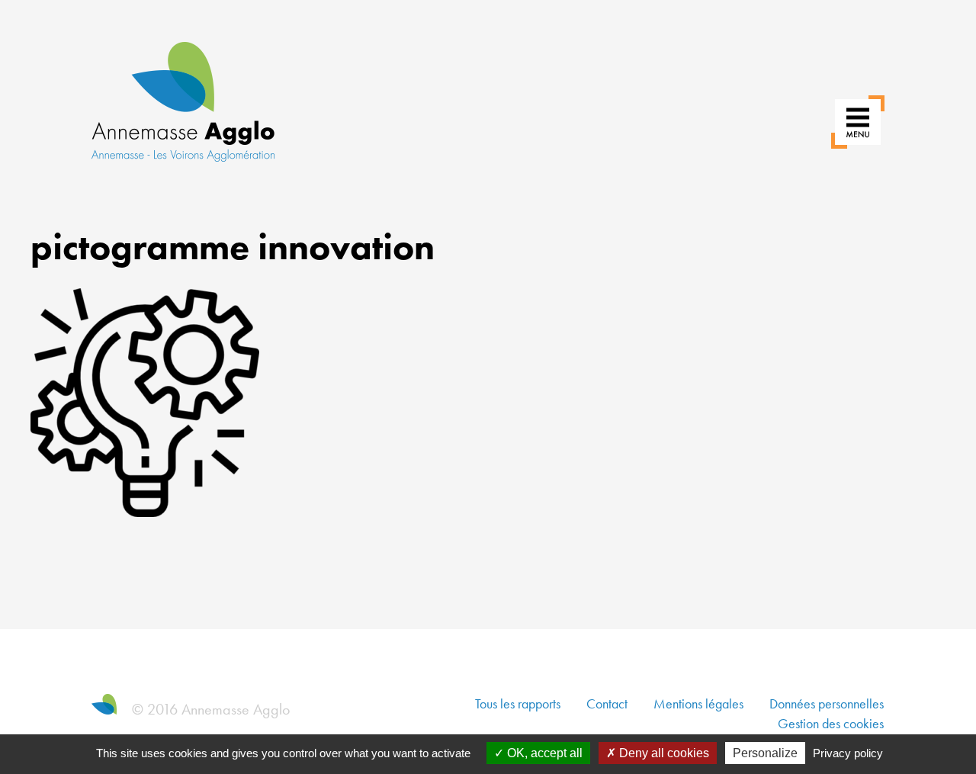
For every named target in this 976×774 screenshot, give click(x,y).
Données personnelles (826, 703)
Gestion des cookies (831, 723)
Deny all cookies (662, 753)
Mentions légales (698, 703)
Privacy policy (848, 753)
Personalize (765, 753)
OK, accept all (543, 753)
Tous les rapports (517, 703)
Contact (607, 703)
